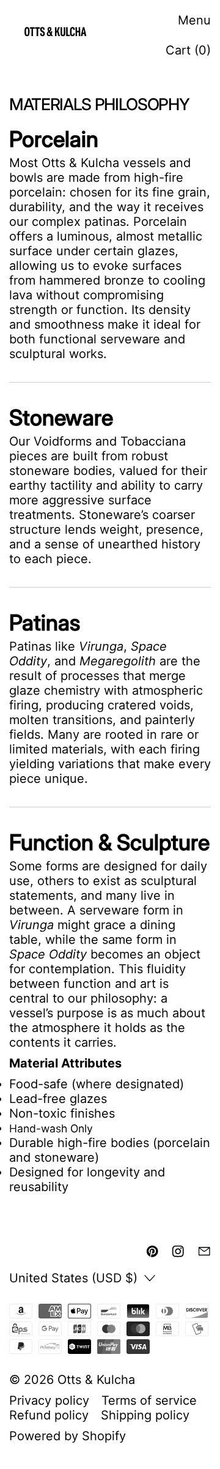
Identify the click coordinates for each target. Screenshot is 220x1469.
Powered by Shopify (67, 1436)
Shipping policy (145, 1415)
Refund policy (49, 1415)
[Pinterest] (152, 1251)
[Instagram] (178, 1251)
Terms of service (149, 1400)
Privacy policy (49, 1400)
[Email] (204, 1251)
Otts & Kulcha (96, 1379)
